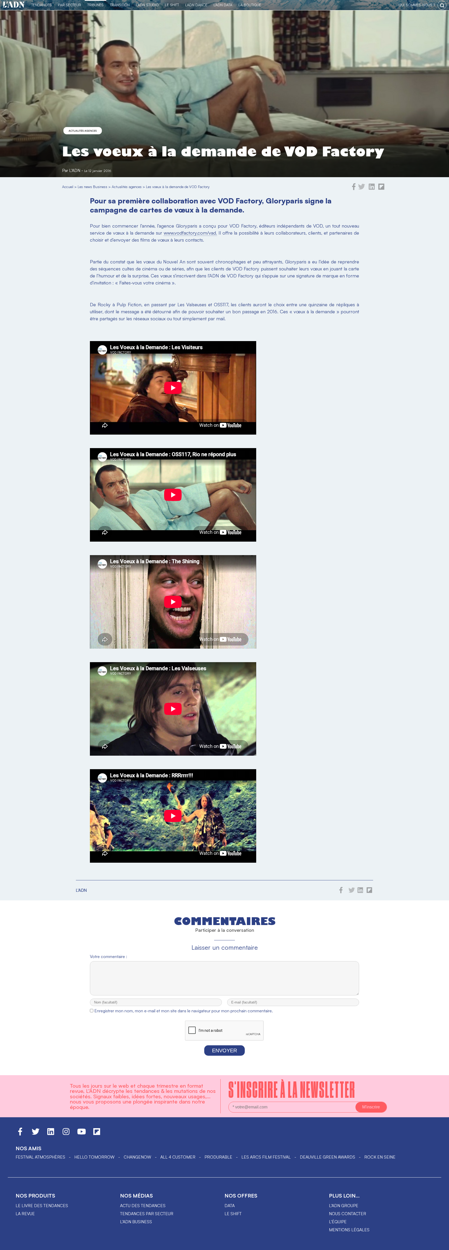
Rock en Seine (379, 1157)
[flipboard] (381, 188)
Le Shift (172, 5)
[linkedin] (372, 188)
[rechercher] (442, 5)
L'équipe (338, 1221)
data (229, 1205)
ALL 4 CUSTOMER (177, 1157)
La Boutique (250, 5)
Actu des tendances (143, 1205)
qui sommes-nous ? (417, 5)
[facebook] (354, 188)
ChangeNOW (137, 1157)
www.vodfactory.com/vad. (190, 233)
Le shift (233, 1213)
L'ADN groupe (343, 1205)
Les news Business (92, 186)
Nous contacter (347, 1213)
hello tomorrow (94, 1157)
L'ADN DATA (223, 5)
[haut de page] (439, 1243)
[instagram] (66, 1133)
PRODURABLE (218, 1157)
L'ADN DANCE (196, 5)
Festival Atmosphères (40, 1157)
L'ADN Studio (147, 5)
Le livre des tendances (42, 1205)
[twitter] (361, 188)
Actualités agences (83, 130)
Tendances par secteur (146, 1213)
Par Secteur (69, 5)
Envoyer (224, 1050)
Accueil (67, 186)
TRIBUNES (95, 5)
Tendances (41, 5)
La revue (25, 1213)
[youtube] (81, 1133)
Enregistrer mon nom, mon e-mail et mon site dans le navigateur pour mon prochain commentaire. (183, 1010)
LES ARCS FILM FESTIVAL (266, 1157)
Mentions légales (349, 1229)
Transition (120, 5)
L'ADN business (136, 1221)
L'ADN (74, 170)
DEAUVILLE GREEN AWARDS (327, 1157)
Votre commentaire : (108, 956)
